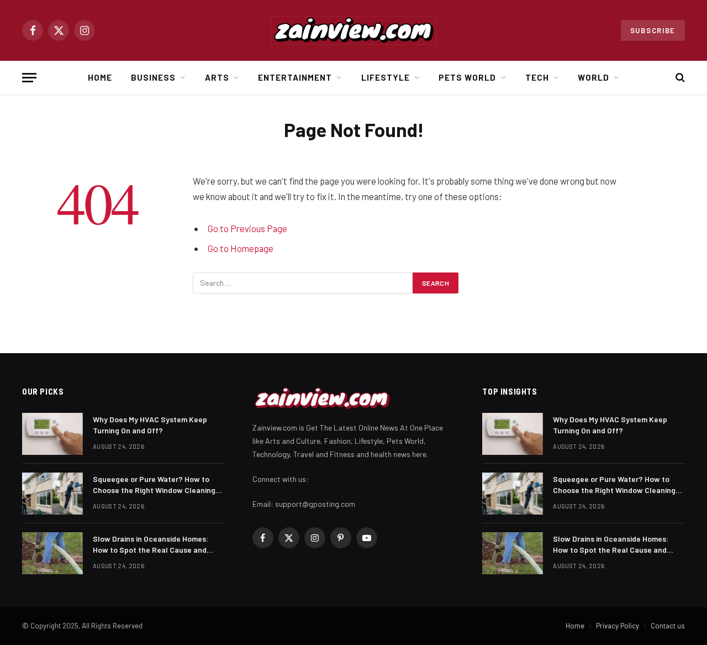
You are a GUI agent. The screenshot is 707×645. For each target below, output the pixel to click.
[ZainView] (353, 30)
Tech (537, 77)
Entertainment (295, 77)
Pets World (468, 77)
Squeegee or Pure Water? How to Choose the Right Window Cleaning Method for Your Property (154, 485)
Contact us (668, 625)
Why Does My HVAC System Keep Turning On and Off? (150, 425)
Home (100, 77)
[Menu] (29, 77)
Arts (217, 77)
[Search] (679, 77)
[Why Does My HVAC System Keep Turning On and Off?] (52, 434)
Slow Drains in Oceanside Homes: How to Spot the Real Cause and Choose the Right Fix (150, 544)
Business (153, 77)
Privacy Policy (617, 625)
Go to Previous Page (247, 228)
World (593, 77)
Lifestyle (385, 77)
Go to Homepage (240, 248)
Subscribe (653, 30)
